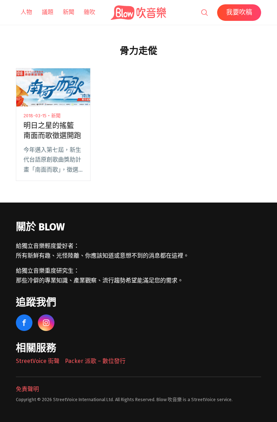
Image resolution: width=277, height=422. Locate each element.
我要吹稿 (239, 12)
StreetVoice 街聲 (38, 361)
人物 (26, 12)
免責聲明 (27, 389)
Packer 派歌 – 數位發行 (95, 361)
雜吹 (89, 12)
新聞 (68, 12)
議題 (47, 12)
